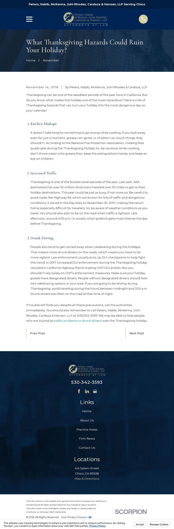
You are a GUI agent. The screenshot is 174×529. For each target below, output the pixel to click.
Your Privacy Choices (74, 517)
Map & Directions (87, 478)
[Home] (86, 19)
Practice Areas (86, 429)
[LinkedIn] (87, 391)
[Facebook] (79, 391)
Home (87, 411)
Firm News (87, 438)
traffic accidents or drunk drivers (78, 320)
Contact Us (87, 447)
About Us (87, 420)
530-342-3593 (87, 382)
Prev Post (37, 333)
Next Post (136, 333)
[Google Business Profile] (95, 391)
